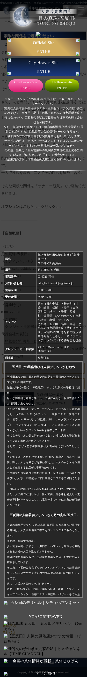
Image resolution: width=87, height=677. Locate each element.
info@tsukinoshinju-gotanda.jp (55, 283)
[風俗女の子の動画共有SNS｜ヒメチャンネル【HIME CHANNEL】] (43, 651)
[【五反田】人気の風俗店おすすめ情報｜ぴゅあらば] (43, 639)
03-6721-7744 (46, 276)
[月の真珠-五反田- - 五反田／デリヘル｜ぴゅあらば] (43, 626)
